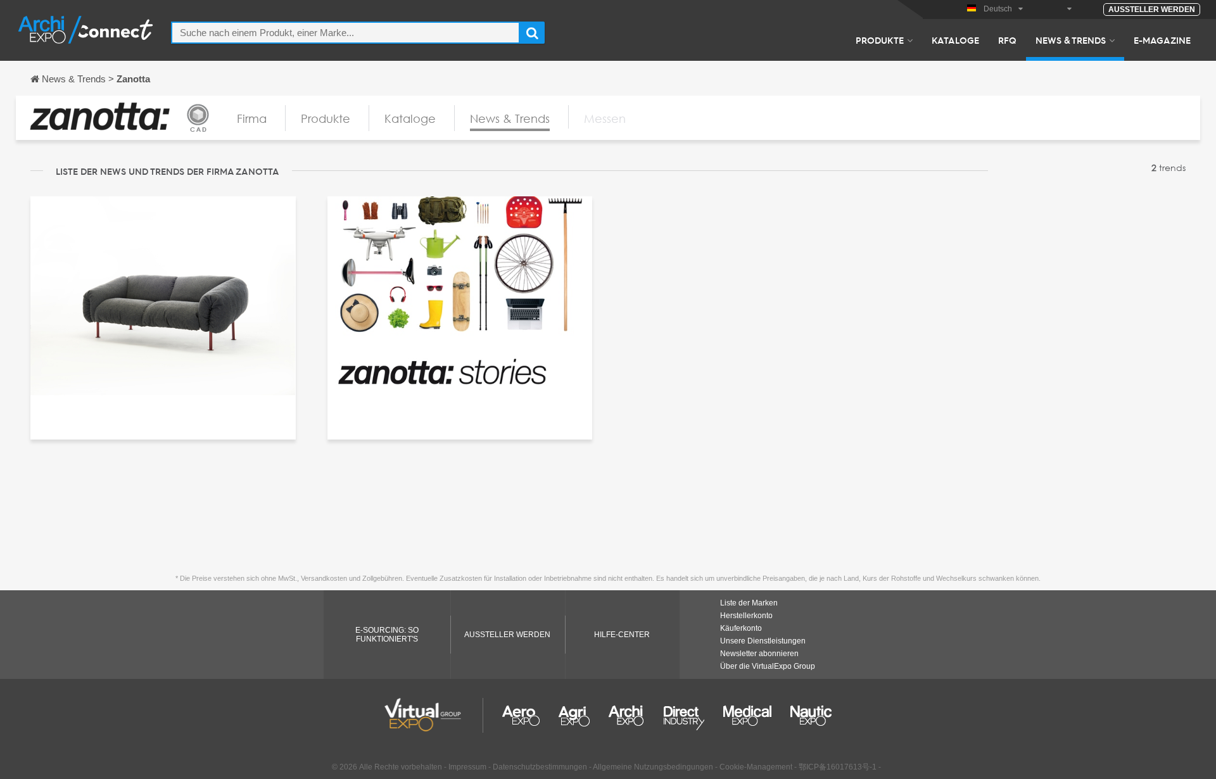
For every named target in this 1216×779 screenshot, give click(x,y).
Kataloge (955, 40)
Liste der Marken (749, 602)
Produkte (880, 40)
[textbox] (345, 33)
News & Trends (1071, 40)
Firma (252, 118)
